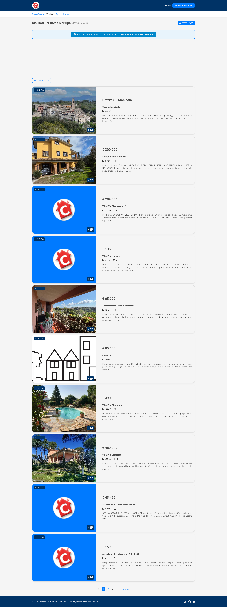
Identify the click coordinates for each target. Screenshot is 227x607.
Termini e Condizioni (92, 602)
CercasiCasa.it (38, 14)
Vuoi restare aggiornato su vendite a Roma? (115, 34)
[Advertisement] (113, 60)
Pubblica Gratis (183, 5)
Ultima (125, 589)
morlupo (66, 14)
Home (168, 5)
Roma (58, 14)
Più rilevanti (41, 80)
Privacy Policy (76, 602)
